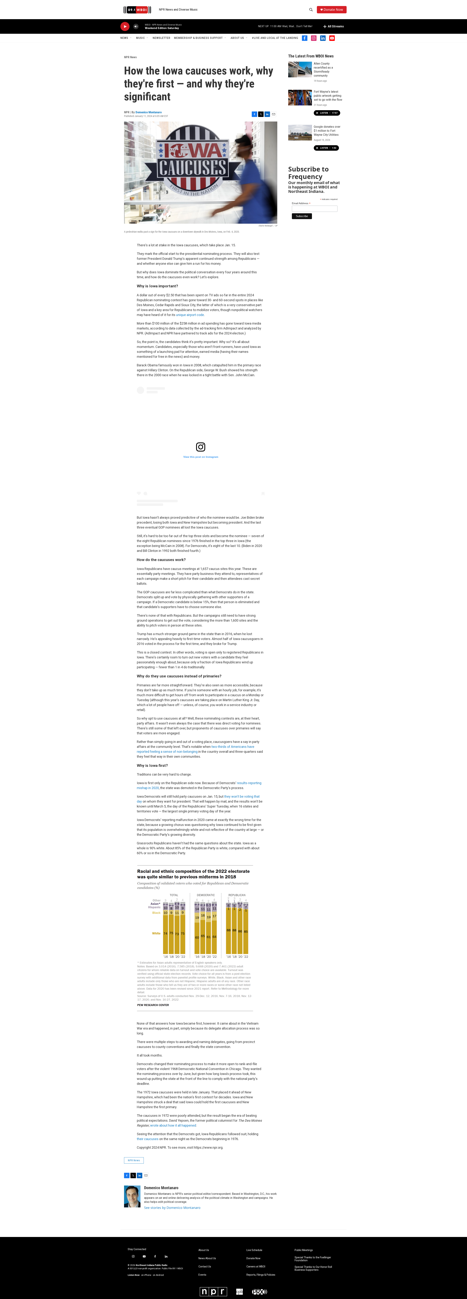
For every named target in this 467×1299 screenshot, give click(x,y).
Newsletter (161, 37)
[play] (125, 26)
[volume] (136, 26)
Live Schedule (254, 1250)
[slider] (141, 26)
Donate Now (333, 9)
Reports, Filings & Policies (260, 1274)
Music (140, 37)
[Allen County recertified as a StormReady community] (300, 69)
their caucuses (148, 1139)
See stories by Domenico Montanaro (172, 1207)
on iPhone (146, 1275)
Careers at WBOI (255, 1266)
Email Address (301, 203)
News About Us (207, 1258)
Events (202, 1274)
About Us (237, 37)
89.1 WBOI (177, 1268)
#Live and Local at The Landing (275, 37)
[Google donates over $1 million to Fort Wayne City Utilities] (300, 132)
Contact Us (204, 1266)
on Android (158, 1275)
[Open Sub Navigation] (131, 37)
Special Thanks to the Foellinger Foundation (313, 1259)
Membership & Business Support (198, 37)
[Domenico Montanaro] (132, 1196)
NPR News (130, 57)
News (124, 37)
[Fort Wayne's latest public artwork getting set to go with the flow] (300, 97)
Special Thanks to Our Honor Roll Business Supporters (313, 1268)
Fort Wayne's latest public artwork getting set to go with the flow (328, 95)
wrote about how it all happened (173, 1125)
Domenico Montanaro (149, 112)
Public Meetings (304, 1250)
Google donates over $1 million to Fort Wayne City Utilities (327, 130)
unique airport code (190, 315)
